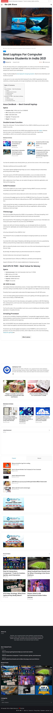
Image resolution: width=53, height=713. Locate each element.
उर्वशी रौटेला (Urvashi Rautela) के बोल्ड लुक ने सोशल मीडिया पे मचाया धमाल (29, 481)
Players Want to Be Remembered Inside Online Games (37, 595)
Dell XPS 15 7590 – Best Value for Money (14, 96)
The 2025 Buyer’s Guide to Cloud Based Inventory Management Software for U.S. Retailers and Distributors (26, 419)
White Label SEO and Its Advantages (21, 488)
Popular (14, 458)
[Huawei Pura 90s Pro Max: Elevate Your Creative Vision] (31, 143)
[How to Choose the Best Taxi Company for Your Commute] (7, 471)
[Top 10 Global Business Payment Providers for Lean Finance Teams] (43, 680)
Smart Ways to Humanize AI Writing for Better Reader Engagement (18, 152)
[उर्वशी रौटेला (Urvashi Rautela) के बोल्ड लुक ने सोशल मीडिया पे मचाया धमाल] (7, 483)
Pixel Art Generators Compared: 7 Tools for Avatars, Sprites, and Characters (25, 1)
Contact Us (31, 710)
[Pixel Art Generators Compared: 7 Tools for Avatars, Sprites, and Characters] (14, 563)
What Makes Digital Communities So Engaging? (17, 143)
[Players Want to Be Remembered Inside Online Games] (38, 585)
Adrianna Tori (8, 62)
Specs (8, 90)
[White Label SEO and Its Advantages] (7, 489)
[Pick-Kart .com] (10, 4)
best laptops (20, 73)
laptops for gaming (7, 332)
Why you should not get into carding (21, 463)
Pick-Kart (22, 708)
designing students (29, 73)
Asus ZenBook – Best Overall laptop (13, 89)
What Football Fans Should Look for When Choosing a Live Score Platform (38, 573)
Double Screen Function (11, 91)
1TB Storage (9, 94)
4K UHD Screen (10, 99)
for (24, 73)
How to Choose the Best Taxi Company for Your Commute (26, 469)
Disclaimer (43, 710)
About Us (26, 710)
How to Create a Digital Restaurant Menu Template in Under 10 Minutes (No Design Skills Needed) (10, 418)
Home (5, 48)
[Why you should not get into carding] (7, 465)
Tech (9, 48)
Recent (39, 458)
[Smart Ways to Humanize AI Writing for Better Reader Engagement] (7, 152)
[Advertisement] (26, 352)
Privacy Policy (37, 710)
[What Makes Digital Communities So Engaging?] (7, 143)
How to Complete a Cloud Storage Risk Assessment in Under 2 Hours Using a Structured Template (43, 418)
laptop (40, 130)
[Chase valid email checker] (7, 477)
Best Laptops (26, 337)
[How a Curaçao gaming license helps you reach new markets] (9, 670)
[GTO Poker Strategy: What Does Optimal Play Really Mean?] (14, 585)
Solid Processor (10, 93)
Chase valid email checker (18, 475)
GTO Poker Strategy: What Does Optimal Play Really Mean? (14, 594)
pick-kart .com (49, 710)
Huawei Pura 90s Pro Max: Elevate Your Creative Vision (42, 143)
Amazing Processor (11, 100)
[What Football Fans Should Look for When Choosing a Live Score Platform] (38, 563)
